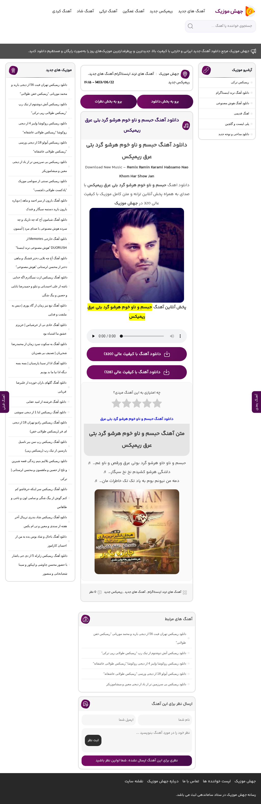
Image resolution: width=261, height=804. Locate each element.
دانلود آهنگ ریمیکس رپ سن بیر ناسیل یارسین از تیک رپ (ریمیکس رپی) (42, 446)
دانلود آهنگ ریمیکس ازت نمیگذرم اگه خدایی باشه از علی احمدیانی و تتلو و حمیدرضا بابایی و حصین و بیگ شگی (39, 286)
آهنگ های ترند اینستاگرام (134, 74)
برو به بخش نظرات (108, 101)
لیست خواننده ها (217, 781)
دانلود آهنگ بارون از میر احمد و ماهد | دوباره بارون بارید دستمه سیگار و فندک (39, 205)
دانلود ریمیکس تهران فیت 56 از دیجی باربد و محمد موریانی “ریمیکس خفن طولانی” (139, 638)
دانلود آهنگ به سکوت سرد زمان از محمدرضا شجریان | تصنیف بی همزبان (39, 348)
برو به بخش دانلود (165, 101)
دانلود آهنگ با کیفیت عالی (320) (132, 354)
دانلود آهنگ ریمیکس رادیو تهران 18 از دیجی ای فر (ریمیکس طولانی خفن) (39, 427)
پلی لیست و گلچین (237, 124)
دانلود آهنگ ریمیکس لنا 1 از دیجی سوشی (40, 412)
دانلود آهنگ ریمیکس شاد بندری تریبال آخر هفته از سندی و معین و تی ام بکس (41, 521)
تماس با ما (190, 781)
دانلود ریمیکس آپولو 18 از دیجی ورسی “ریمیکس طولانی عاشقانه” (144, 674)
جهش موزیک (169, 74)
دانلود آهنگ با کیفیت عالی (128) (132, 372)
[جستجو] (190, 26)
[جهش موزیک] (232, 11)
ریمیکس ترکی (240, 82)
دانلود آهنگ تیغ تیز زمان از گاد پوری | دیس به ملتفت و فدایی (39, 310)
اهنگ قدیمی (241, 113)
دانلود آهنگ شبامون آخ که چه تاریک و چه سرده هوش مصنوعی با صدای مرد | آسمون (40, 224)
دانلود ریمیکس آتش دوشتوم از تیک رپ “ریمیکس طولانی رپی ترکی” (143, 653)
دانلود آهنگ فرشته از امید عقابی (46, 402)
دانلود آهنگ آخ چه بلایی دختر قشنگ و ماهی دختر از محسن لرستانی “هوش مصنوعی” (40, 262)
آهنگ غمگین (133, 11)
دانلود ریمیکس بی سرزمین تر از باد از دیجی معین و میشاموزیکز (146, 684)
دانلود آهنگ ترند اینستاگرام (232, 92)
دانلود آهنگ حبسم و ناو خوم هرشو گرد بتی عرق (136, 419)
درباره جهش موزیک (163, 781)
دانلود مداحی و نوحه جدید (233, 134)
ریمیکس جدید (161, 11)
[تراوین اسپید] (137, 577)
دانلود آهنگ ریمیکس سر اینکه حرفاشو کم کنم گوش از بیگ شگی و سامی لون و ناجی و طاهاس (39, 498)
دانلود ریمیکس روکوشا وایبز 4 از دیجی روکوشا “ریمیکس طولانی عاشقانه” (139, 663)
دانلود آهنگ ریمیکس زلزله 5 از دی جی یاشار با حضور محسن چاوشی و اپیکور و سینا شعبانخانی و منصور (39, 564)
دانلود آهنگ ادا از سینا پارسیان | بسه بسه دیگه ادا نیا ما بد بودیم (41, 367)
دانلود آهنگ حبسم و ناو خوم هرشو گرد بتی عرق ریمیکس (132, 125)
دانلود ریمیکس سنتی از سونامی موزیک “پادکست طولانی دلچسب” (42, 185)
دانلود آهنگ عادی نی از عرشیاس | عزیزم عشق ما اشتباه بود (41, 329)
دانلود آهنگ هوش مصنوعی (232, 103)
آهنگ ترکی (108, 11)
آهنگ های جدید (191, 11)
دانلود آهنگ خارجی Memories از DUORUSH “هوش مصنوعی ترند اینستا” (41, 243)
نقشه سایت (134, 781)
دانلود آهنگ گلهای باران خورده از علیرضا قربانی (41, 387)
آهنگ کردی (61, 11)
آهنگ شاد (85, 11)
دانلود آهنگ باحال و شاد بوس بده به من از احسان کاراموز (41, 541)
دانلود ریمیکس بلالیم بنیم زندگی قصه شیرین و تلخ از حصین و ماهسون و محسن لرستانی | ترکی (39, 470)
